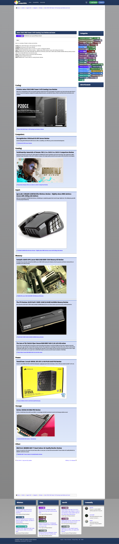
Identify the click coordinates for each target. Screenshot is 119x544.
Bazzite (42, 507)
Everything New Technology (86, 40)
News (18, 40)
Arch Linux (43, 521)
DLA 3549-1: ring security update (24, 460)
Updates (93, 55)
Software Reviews (84, 55)
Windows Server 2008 (85, 71)
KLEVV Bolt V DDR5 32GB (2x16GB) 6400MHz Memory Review (30, 337)
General (82, 42)
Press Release (83, 49)
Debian (42, 517)
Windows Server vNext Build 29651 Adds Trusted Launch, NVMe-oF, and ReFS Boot (25, 530)
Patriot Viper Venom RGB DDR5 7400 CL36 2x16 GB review (30, 352)
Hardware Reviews (84, 44)
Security (91, 51)
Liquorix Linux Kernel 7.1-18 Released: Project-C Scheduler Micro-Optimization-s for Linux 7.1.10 (48, 524)
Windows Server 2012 (97, 71)
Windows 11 (83, 60)
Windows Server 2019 (84, 73)
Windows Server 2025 (84, 75)
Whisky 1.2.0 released (70, 460)
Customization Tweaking (85, 38)
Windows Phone (97, 66)
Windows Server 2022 (97, 73)
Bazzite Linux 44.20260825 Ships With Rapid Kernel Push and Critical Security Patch (48, 511)
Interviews (94, 44)
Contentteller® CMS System (26, 541)
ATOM (82, 539)
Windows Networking (85, 66)
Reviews (20, 35)
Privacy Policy (75, 539)
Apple (65, 507)
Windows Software (97, 75)
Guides (90, 42)
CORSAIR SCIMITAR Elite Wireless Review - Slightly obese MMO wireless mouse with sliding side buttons (40, 250)
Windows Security (84, 68)
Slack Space (83, 53)
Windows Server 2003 (96, 68)
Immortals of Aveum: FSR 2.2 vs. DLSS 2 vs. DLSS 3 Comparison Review (33, 184)
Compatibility (36, 2)
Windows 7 (92, 60)
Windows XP (93, 77)
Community (42, 2)
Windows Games (93, 62)
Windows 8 (83, 62)
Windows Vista (83, 77)
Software (92, 53)
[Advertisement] (59, 19)
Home (30, 2)
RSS (79, 539)
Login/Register (94, 2)
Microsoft (91, 46)
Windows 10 (91, 57)
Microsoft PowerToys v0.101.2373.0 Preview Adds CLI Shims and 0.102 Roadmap (24, 511)
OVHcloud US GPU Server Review (25, 143)
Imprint (61, 539)
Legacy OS (83, 46)
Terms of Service (67, 539)
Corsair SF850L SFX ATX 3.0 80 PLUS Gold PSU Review (29, 400)
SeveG (91, 520)
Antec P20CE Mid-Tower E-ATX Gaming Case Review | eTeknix (31, 129)
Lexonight (92, 515)
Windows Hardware (84, 64)
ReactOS (92, 49)
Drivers (96, 38)
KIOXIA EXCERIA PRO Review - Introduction (27, 439)
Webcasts (82, 57)
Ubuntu (42, 519)
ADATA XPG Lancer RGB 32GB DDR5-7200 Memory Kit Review (30, 296)
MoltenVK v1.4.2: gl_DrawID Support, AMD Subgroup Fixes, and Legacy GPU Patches (70, 530)
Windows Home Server (97, 64)
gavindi (91, 507)
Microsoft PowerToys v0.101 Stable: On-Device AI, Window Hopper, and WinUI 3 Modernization (25, 520)
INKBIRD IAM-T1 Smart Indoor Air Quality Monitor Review (30, 454)
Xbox (81, 79)
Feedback (98, 40)
